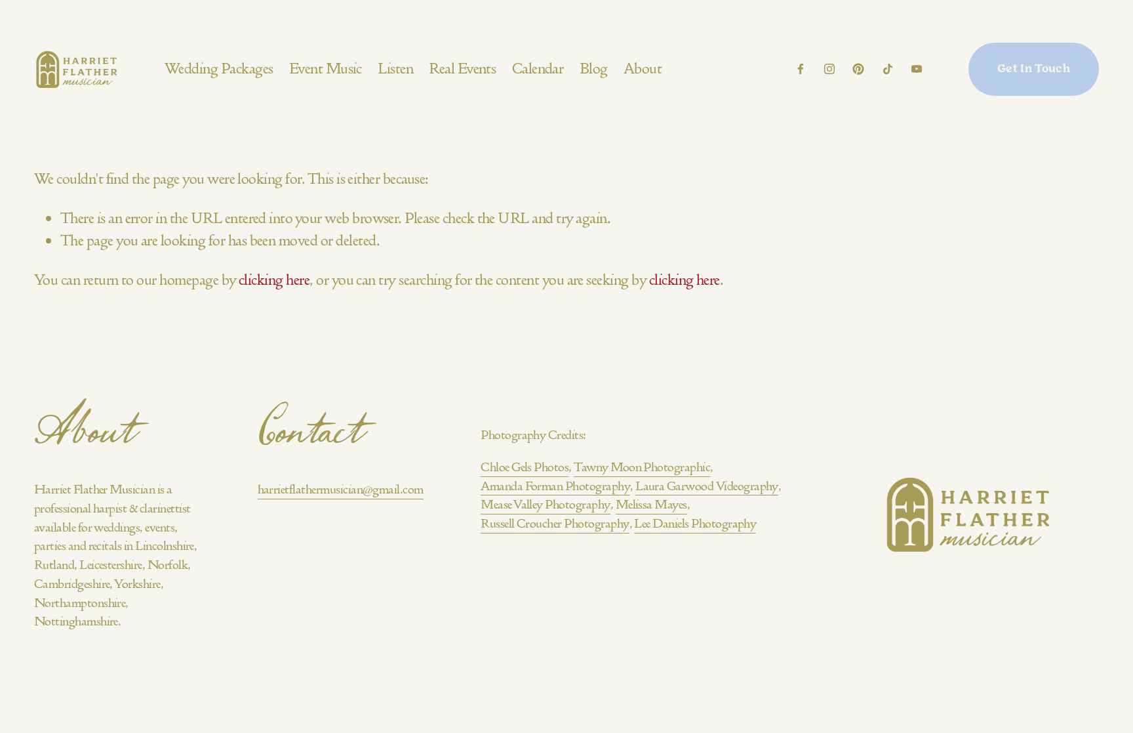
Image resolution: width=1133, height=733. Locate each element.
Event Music (325, 68)
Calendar (538, 68)
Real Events (462, 68)
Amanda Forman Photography (555, 486)
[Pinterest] (858, 68)
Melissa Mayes (651, 504)
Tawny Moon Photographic (642, 467)
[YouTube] (916, 68)
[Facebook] (800, 68)
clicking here (274, 280)
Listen (395, 68)
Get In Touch (1033, 69)
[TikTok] (887, 68)
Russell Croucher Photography (555, 523)
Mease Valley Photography (545, 504)
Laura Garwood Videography (706, 486)
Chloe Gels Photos (524, 467)
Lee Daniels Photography (695, 523)
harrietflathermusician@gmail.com (341, 489)
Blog (594, 68)
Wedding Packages (219, 68)
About (643, 68)
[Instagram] (829, 68)
